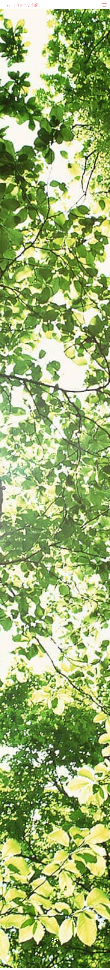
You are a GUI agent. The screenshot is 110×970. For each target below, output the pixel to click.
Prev (3, 488)
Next (106, 488)
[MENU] (104, 3)
